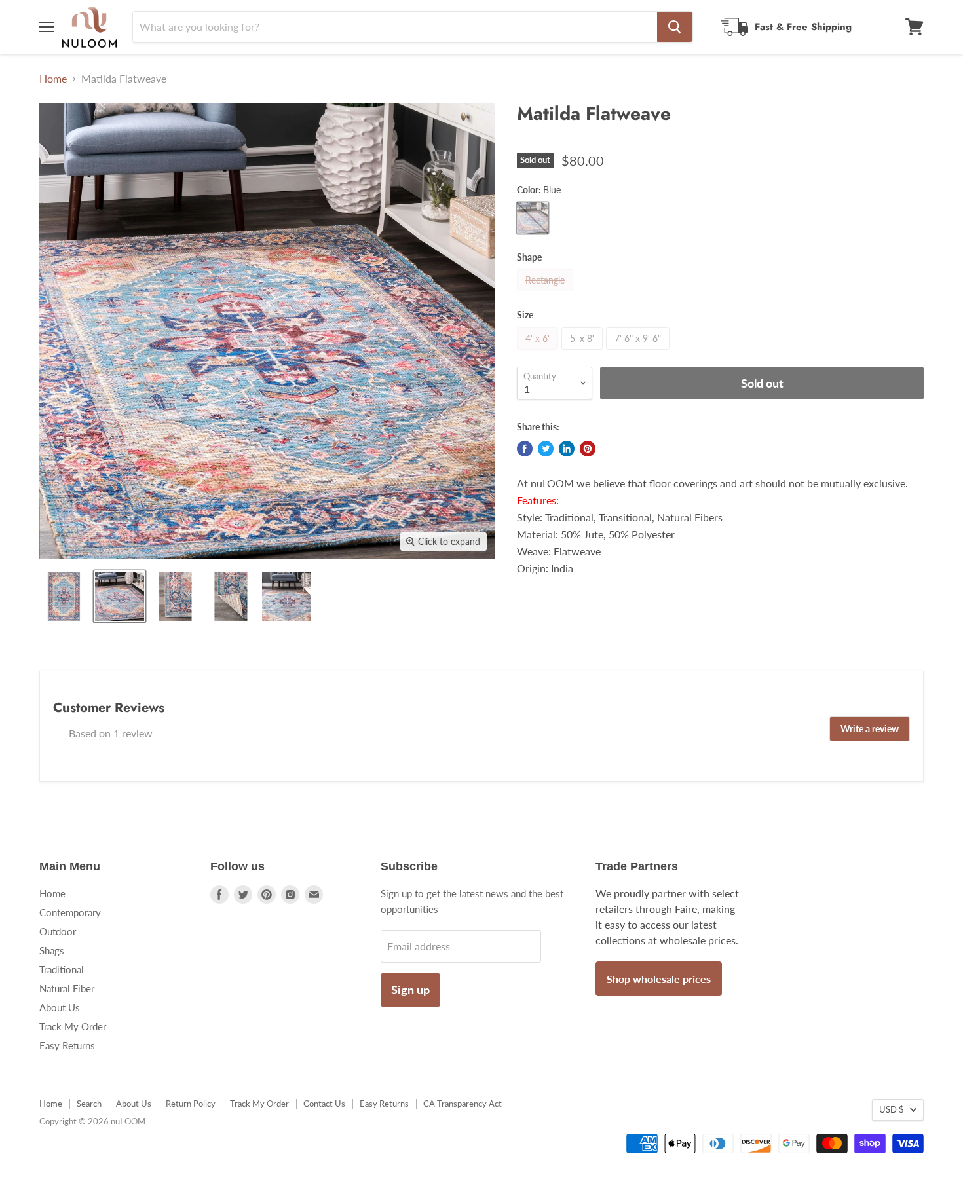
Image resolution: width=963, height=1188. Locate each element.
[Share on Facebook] (525, 448)
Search (89, 1103)
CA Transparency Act (462, 1103)
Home (53, 78)
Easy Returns (67, 1045)
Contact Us (324, 1103)
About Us (59, 1007)
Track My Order (72, 1026)
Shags (51, 950)
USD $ (891, 1109)
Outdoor (57, 931)
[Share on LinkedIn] (567, 448)
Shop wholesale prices (659, 979)
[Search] (674, 27)
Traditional (61, 969)
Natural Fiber (66, 988)
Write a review (869, 728)
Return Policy (191, 1103)
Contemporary (70, 912)
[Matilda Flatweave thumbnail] (64, 596)
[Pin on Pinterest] (587, 448)
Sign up (410, 989)
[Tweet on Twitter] (546, 448)
